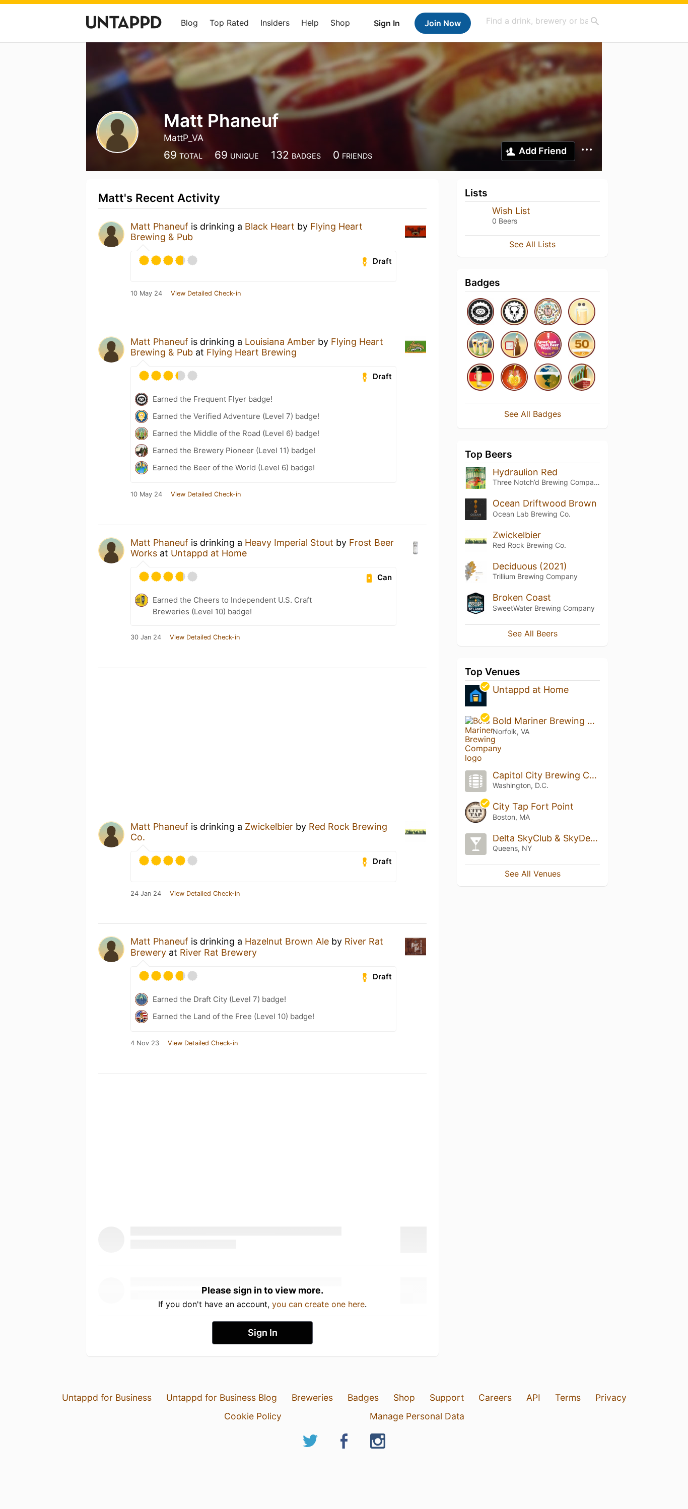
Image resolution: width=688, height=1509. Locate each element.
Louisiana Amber (280, 341)
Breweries (312, 1397)
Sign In (387, 23)
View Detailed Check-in (206, 293)
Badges (363, 1397)
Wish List (511, 210)
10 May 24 (146, 293)
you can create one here (318, 1304)
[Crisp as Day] (480, 345)
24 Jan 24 (145, 893)
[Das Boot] (480, 378)
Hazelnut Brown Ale (287, 941)
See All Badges (532, 414)
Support (447, 1397)
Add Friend (543, 151)
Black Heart (270, 226)
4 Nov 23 (144, 1043)
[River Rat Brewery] (514, 312)
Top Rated (229, 23)
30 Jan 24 (145, 637)
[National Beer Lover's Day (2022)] (514, 378)
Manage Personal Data (417, 1416)
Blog (189, 23)
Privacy (611, 1397)
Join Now (443, 23)
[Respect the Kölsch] (581, 312)
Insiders (275, 23)
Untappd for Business (107, 1397)
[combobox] (543, 21)
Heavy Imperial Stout (289, 542)
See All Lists (532, 244)
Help (310, 23)
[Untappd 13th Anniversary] (548, 312)
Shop (340, 23)
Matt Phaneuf (159, 226)
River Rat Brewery (218, 952)
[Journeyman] (581, 345)
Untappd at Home (209, 553)
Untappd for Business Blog (221, 1397)
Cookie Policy (253, 1416)
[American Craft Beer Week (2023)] (548, 345)
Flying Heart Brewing (252, 352)
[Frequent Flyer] (480, 312)
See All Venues (533, 874)
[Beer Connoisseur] (548, 378)
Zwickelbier (269, 826)
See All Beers (533, 633)
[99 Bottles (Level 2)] (581, 378)
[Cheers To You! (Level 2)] (514, 345)
